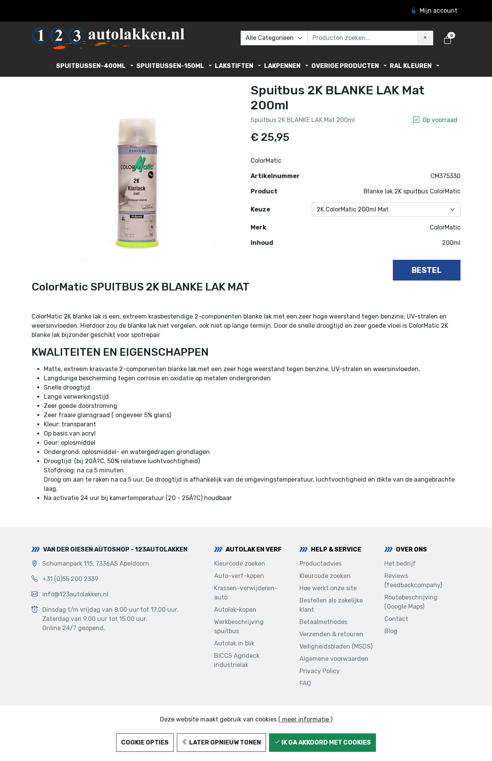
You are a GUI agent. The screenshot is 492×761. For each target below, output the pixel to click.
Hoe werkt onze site (328, 588)
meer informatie (306, 719)
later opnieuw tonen (224, 742)
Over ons (411, 549)
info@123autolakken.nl (75, 594)
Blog (390, 631)
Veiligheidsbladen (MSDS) (335, 646)
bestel (427, 270)
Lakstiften (234, 65)
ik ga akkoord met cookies (325, 742)
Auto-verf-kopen (239, 575)
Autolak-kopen (235, 609)
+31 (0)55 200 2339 (70, 579)
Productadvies (320, 563)
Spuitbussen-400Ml (91, 65)
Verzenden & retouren (331, 634)
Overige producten (345, 65)
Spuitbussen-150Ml (170, 65)
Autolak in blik (234, 643)
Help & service (336, 549)
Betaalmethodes (323, 622)
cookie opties (145, 742)
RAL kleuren (411, 65)
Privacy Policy (319, 671)
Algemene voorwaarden (333, 658)
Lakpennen (282, 65)
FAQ (305, 683)
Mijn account (438, 10)
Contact (396, 618)
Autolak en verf (254, 549)
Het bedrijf (400, 563)
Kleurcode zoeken (239, 563)
